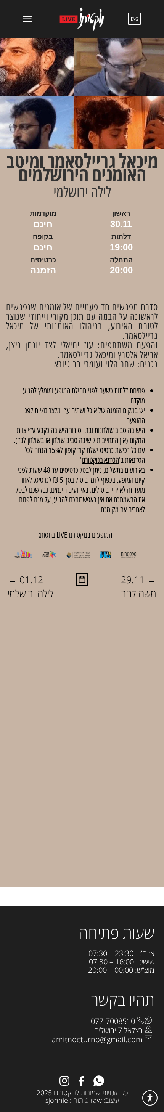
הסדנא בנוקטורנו (100, 460)
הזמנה (43, 270)
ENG (134, 18)
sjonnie (56, 1100)
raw (96, 1100)
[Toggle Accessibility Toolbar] (149, 1098)
